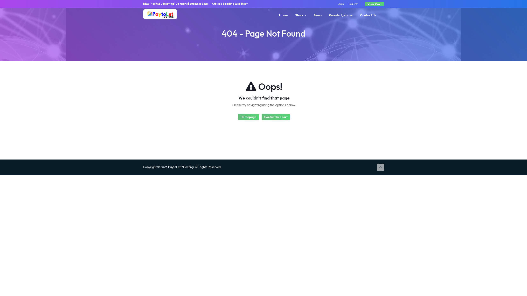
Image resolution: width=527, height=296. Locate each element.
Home (283, 15)
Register (353, 3)
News (318, 15)
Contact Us (368, 15)
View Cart (374, 4)
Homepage (249, 117)
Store (299, 15)
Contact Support (276, 117)
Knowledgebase (341, 15)
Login (340, 3)
